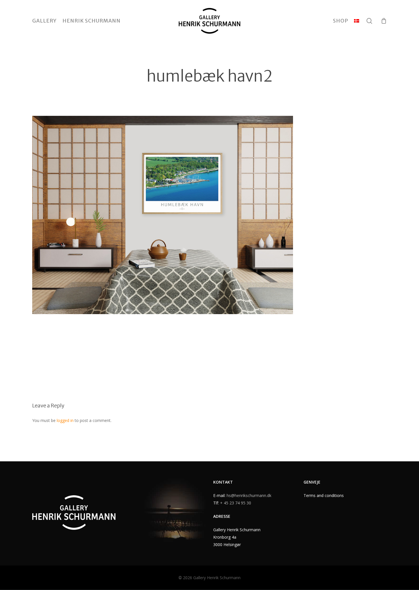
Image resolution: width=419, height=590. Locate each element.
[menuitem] (356, 21)
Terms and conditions (324, 495)
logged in (65, 420)
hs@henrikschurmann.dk (249, 495)
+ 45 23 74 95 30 (235, 503)
